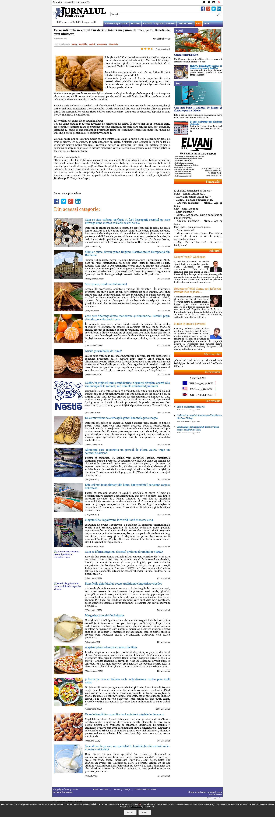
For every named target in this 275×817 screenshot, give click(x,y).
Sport (125, 23)
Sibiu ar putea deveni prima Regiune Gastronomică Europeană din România (127, 253)
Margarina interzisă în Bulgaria (104, 615)
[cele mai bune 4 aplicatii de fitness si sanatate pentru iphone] (198, 104)
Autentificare (215, 794)
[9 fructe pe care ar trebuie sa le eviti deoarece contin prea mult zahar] (68, 705)
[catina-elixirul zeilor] (198, 52)
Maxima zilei (212, 354)
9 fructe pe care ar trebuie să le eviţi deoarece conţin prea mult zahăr (127, 680)
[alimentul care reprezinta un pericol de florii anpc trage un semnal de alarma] (68, 476)
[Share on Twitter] (214, 9)
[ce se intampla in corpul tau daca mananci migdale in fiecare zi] (68, 740)
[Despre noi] (209, 2)
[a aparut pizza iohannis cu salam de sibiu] (68, 673)
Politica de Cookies (234, 804)
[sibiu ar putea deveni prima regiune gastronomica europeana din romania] (68, 278)
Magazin (170, 23)
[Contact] (213, 2)
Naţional (159, 23)
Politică (147, 23)
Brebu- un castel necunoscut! (191, 408)
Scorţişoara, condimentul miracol (106, 284)
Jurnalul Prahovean (161, 39)
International (186, 23)
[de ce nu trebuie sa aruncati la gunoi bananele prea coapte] (68, 444)
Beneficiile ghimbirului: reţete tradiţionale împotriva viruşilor (123, 583)
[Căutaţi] (218, 15)
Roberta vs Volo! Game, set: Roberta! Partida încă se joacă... (197, 290)
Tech (206, 23)
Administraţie (112, 23)
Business (135, 23)
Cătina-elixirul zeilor (186, 54)
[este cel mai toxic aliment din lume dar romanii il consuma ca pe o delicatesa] (68, 511)
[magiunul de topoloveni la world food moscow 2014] (68, 546)
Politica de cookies (100, 789)
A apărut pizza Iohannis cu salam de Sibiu (111, 647)
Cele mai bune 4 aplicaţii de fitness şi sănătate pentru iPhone (198, 109)
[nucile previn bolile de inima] (68, 377)
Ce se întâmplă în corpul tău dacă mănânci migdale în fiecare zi (124, 714)
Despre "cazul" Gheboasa (189, 256)
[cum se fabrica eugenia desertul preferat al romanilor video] (68, 557)
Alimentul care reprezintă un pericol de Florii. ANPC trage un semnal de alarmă (127, 451)
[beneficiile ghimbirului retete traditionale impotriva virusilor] (68, 589)
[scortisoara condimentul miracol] (68, 310)
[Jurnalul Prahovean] (203, 2)
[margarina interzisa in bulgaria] (68, 641)
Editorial (214, 250)
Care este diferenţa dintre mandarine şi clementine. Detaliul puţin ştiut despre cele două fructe (127, 317)
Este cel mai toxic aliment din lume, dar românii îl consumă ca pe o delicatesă (127, 486)
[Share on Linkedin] (219, 9)
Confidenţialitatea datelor (145, 789)
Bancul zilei (213, 181)
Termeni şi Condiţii (121, 789)
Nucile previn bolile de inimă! (103, 351)
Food (198, 23)
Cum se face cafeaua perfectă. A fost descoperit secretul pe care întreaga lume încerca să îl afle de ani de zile (127, 221)
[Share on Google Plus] (208, 9)
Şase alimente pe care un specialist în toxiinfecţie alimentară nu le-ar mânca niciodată (127, 747)
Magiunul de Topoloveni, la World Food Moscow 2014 (119, 519)
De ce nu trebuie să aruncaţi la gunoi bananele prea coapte (121, 417)
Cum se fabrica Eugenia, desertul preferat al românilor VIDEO (124, 551)
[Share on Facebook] (203, 9)
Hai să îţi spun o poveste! (190, 323)
